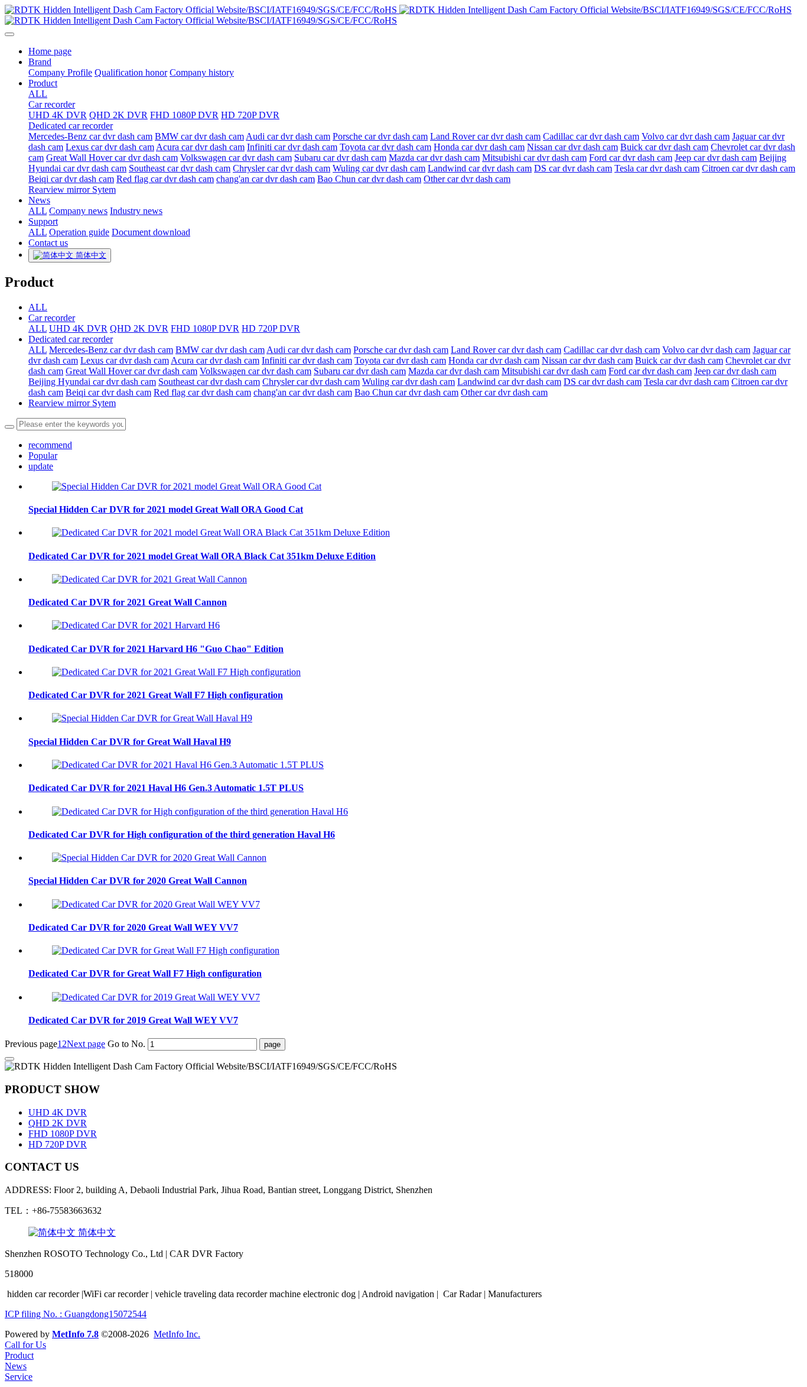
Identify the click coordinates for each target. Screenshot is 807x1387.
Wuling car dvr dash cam (408, 382)
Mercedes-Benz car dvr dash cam (111, 350)
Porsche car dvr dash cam (400, 350)
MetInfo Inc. (177, 1334)
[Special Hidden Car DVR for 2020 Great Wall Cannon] (159, 858)
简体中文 (96, 1232)
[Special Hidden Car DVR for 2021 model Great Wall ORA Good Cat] (186, 486)
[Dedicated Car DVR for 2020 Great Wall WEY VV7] (156, 904)
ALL (37, 94)
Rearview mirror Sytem (72, 403)
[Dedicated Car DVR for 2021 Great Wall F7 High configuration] (176, 672)
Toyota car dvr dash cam (400, 360)
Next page (86, 1044)
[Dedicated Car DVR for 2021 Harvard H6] (136, 625)
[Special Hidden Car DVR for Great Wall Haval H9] (152, 718)
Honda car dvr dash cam (493, 360)
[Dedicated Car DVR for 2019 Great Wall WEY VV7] (156, 997)
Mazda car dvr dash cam (453, 371)
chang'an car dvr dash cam (302, 392)
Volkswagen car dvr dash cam (255, 371)
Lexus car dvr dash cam (124, 360)
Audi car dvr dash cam (308, 350)
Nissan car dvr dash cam (587, 360)
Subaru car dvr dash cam (360, 371)
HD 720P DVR (271, 328)
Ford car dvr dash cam (650, 371)
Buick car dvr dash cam (679, 360)
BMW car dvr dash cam (220, 350)
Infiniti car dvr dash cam (307, 360)
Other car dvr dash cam (504, 392)
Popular (42, 456)
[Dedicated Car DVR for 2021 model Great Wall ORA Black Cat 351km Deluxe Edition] (221, 532)
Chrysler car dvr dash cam (311, 382)
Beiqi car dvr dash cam (108, 392)
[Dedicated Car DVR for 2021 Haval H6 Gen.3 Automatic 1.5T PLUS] (188, 765)
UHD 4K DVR (78, 328)
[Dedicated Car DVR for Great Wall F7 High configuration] (165, 950)
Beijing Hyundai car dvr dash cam (92, 382)
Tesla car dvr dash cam (686, 382)
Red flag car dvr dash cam (202, 392)
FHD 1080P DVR (205, 328)
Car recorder (51, 318)
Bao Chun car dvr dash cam (406, 392)
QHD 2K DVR (139, 328)
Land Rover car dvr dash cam (506, 350)
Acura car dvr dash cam (215, 360)
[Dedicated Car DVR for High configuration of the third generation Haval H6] (200, 811)
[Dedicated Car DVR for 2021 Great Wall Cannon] (149, 579)
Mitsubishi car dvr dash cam (554, 371)
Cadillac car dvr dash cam (612, 350)
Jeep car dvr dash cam (735, 371)
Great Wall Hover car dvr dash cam (131, 371)
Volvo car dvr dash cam (706, 350)
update (40, 466)
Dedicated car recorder (70, 339)
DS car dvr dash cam (603, 382)
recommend (50, 445)
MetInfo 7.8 (75, 1334)
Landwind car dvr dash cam (509, 382)
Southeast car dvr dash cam (209, 382)
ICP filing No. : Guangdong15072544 (76, 1314)
